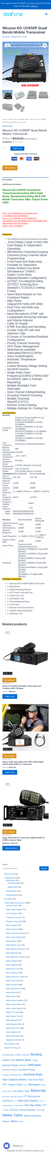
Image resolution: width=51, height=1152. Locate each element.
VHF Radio (41, 1110)
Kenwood (33, 1084)
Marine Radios (7, 1091)
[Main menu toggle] (46, 14)
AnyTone (26, 1055)
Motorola (38, 1090)
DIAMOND (23, 1065)
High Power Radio (36, 1080)
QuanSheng (7, 1101)
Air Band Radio (8, 1055)
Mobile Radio (24, 119)
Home (4, 119)
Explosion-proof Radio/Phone (12, 1075)
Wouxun (5, 1121)
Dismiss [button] (34, 6)
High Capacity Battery (14, 1079)
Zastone (21, 1121)
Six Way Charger (7, 1105)
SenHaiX (41, 1101)
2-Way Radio (13, 119)
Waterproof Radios (32, 1115)
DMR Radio (34, 1065)
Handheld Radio (33, 1074)
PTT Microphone (32, 1096)
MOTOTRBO (6, 1096)
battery (6, 1060)
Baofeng (36, 1054)
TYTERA (5, 1110)
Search (5, 864)
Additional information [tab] (11, 184)
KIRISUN (43, 1085)
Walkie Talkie (12, 1115)
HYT (4, 1084)
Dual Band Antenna (9, 1070)
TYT (44, 1105)
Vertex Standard (28, 1110)
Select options (11, 848)
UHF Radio (14, 1110)
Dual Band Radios (26, 1069)
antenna (18, 1055)
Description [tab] (7, 180)
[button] (45, 45)
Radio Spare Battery (28, 1100)
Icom (19, 1084)
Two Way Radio (32, 1105)
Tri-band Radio (18, 1105)
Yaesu (13, 1121)
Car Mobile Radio (21, 1059)
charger (35, 1060)
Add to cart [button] (9, 696)
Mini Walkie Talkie (21, 1091)
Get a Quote (10, 168)
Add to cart (17, 148)
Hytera (11, 1084)
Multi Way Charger (17, 1096)
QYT (15, 1101)
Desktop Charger (10, 1065)
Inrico (25, 1085)
